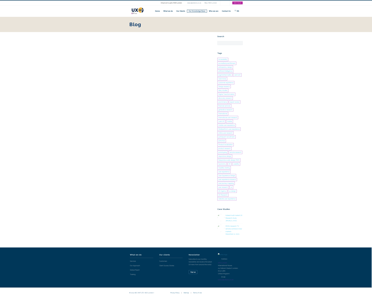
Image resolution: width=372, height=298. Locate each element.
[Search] (242, 11)
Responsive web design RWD (229, 160)
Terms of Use (197, 293)
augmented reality (224, 75)
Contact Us (226, 11)
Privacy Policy (175, 293)
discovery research (225, 98)
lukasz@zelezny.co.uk (194, 3)
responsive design (224, 156)
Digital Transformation (226, 94)
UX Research (222, 195)
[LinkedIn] (224, 3)
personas (221, 141)
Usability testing (224, 168)
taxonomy (222, 164)
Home (157, 11)
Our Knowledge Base (197, 11)
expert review (234, 102)
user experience (223, 172)
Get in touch (237, 3)
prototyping (222, 152)
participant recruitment (226, 137)
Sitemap (186, 293)
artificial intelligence (225, 71)
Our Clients (180, 11)
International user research (227, 117)
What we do (168, 11)
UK (229, 164)
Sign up (193, 272)
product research (224, 148)
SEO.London (222, 263)
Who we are (213, 11)
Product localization (225, 145)
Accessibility (222, 59)
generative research (225, 110)
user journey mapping (226, 183)
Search (241, 43)
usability (236, 164)
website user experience (227, 199)
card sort (237, 75)
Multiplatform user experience (229, 129)
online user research (225, 133)
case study (222, 79)
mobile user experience (226, 125)
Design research (224, 86)
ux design (232, 191)
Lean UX (221, 121)
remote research (235, 152)
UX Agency (222, 191)
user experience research (227, 179)
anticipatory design (225, 67)
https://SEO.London (210, 3)
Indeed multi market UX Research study (234, 216)
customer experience (225, 83)
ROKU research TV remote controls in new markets (234, 228)
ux (231, 187)
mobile (229, 121)
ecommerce (222, 102)
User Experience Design (226, 175)
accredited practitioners (226, 63)
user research (223, 187)
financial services (224, 106)
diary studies (222, 90)
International (222, 114)
